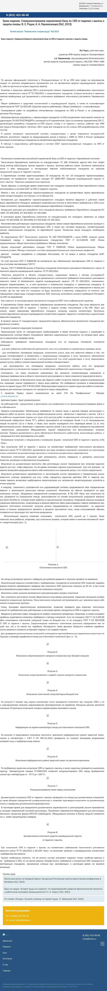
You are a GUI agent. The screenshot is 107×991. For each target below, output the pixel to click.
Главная (6, 970)
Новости (7, 946)
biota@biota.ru (23, 920)
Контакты (7, 958)
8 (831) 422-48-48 (17, 15)
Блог (5, 952)
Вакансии (7, 940)
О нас (5, 964)
